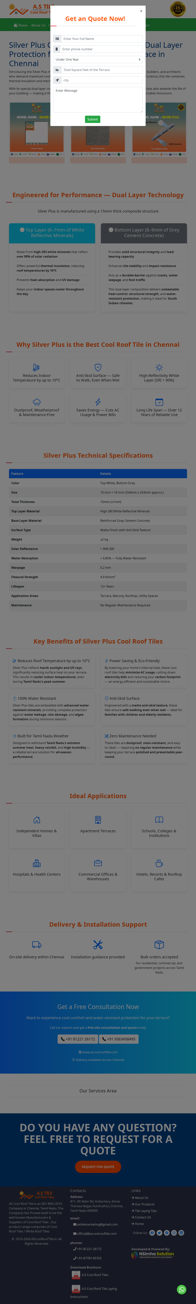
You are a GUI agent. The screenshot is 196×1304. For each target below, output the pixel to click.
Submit (92, 119)
